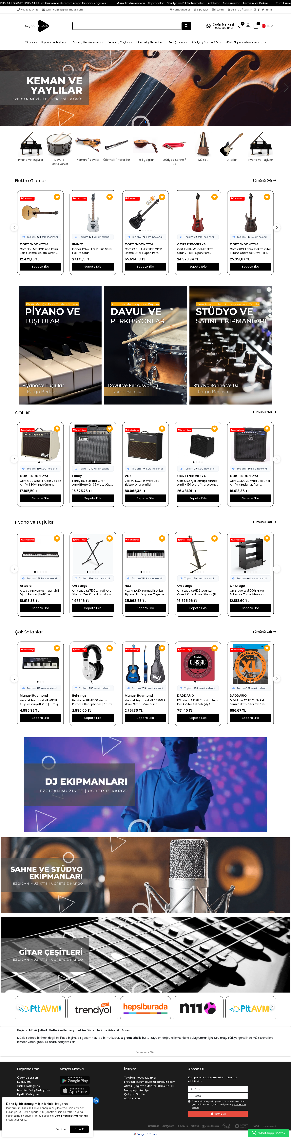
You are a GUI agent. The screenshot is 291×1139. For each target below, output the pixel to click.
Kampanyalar (181, 9)
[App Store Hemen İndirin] (89, 1090)
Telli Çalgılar (177, 42)
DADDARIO (185, 695)
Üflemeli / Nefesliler (149, 42)
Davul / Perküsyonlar (87, 42)
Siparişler (202, 9)
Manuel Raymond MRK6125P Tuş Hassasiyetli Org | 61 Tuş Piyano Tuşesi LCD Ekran (39, 702)
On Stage (79, 585)
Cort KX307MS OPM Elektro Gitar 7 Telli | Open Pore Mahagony (195, 251)
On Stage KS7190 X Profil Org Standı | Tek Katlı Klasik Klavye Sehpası (92, 592)
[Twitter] (264, 10)
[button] (267, 26)
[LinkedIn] (272, 10)
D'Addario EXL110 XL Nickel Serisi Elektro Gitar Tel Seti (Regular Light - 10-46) (247, 702)
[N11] (198, 1008)
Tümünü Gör (263, 180)
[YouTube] (268, 10)
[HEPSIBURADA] (145, 1008)
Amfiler (22, 412)
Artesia (25, 585)
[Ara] (186, 26)
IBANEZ (77, 244)
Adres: (128, 1086)
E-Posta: (129, 1082)
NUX (128, 585)
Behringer (80, 695)
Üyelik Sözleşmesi (28, 1094)
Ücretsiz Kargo (28, 198)
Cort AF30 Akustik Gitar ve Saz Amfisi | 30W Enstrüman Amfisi (40, 483)
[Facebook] (260, 10)
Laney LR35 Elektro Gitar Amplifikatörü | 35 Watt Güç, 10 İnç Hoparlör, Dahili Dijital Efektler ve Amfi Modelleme (91, 483)
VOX (128, 476)
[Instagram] (256, 10)
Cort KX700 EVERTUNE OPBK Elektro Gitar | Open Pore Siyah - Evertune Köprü (143, 251)
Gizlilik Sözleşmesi (28, 1086)
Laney (77, 476)
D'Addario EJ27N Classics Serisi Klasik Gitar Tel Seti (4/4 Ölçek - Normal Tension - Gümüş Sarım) (198, 702)
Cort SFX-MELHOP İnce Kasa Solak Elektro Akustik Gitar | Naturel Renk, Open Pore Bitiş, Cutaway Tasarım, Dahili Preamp (40, 251)
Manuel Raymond (34, 695)
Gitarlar (30, 42)
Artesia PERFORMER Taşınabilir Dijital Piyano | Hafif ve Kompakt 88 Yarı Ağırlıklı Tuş (40, 592)
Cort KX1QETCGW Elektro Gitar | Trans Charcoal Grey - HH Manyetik (250, 251)
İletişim (219, 9)
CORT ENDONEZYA (34, 244)
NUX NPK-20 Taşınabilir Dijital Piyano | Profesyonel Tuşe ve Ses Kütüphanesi (144, 592)
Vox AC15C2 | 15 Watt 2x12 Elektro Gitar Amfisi (142, 483)
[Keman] (145, 88)
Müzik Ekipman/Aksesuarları (244, 42)
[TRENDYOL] (93, 1008)
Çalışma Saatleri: (135, 1094)
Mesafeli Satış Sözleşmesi (33, 1090)
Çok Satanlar (29, 632)
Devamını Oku (145, 1052)
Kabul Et (79, 1129)
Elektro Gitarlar (30, 181)
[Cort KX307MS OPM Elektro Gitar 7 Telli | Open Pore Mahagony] (198, 212)
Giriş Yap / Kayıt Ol (241, 9)
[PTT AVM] (40, 1008)
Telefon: (129, 1078)
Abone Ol (219, 1114)
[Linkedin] (96, 1100)
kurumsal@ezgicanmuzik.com (64, 9)
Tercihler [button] (61, 1129)
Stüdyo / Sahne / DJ (205, 42)
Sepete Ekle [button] (40, 266)
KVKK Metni (24, 1082)
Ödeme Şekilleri (27, 1078)
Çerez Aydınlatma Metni (70, 1115)
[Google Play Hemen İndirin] (89, 1080)
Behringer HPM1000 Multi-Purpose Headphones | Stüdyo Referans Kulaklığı (93, 702)
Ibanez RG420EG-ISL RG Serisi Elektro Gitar (92, 251)
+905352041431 (30, 9)
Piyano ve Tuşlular (53, 42)
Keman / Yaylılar (118, 42)
